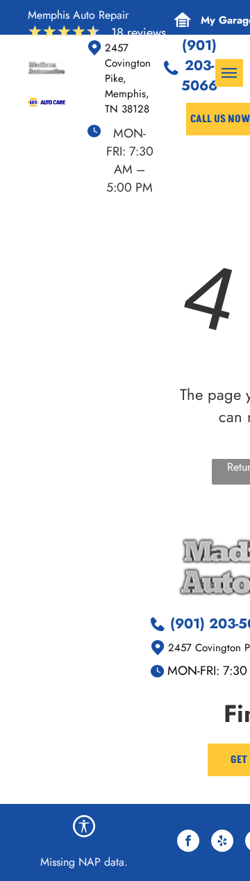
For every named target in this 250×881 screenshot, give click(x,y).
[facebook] (188, 842)
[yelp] (222, 842)
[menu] (229, 73)
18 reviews (138, 33)
